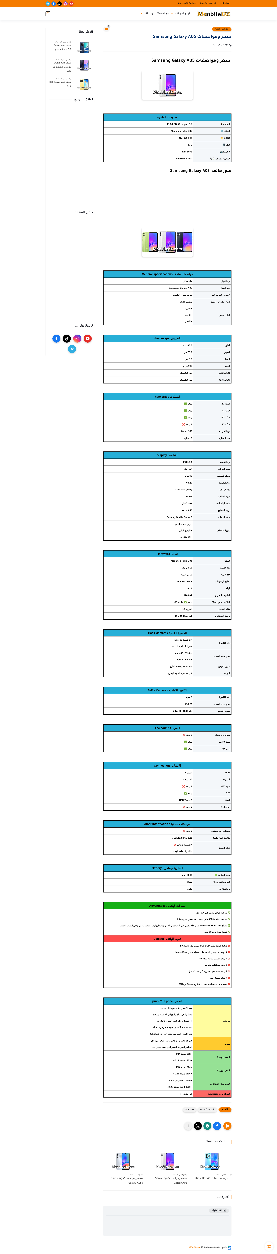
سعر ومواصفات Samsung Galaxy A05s (127, 1181)
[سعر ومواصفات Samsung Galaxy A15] (84, 65)
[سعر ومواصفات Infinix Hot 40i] (211, 1161)
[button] (217, 1126)
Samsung (189, 1110)
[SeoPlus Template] (229, 1247)
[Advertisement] (167, 206)
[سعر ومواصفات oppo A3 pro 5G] (84, 47)
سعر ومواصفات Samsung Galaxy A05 (171, 1181)
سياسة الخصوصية (187, 3)
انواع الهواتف (183, 13)
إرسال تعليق (219, 1210)
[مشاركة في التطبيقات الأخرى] (188, 1126)
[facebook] (53, 3)
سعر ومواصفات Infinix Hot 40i (212, 1178)
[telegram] (48, 3)
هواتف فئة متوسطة (157, 13)
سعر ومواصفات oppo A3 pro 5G (62, 47)
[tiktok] (59, 3)
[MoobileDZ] (213, 13)
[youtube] (71, 3)
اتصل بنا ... (225, 3)
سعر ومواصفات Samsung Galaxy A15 (62, 67)
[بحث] (48, 13)
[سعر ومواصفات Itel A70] (84, 84)
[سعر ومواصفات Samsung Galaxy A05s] (123, 1161)
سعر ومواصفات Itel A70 (60, 84)
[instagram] (65, 3)
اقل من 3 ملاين (222, 29)
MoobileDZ (195, 1247)
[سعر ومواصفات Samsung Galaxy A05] (167, 1161)
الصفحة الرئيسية (208, 3)
